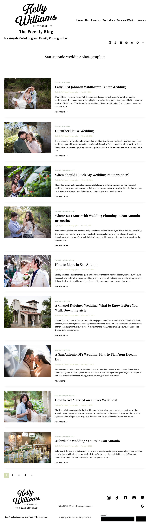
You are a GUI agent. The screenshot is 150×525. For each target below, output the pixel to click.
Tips (63, 170)
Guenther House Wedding (74, 131)
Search (104, 515)
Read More (61, 112)
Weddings (66, 82)
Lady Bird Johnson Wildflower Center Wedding (90, 87)
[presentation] (27, 93)
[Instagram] (109, 42)
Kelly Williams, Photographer (68, 92)
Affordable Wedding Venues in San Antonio (87, 441)
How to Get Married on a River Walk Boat (86, 400)
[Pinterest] (126, 42)
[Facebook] (121, 42)
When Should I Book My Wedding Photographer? (92, 175)
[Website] (143, 42)
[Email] (132, 42)
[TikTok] (115, 42)
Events (58, 82)
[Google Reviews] (137, 42)
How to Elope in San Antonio (76, 264)
